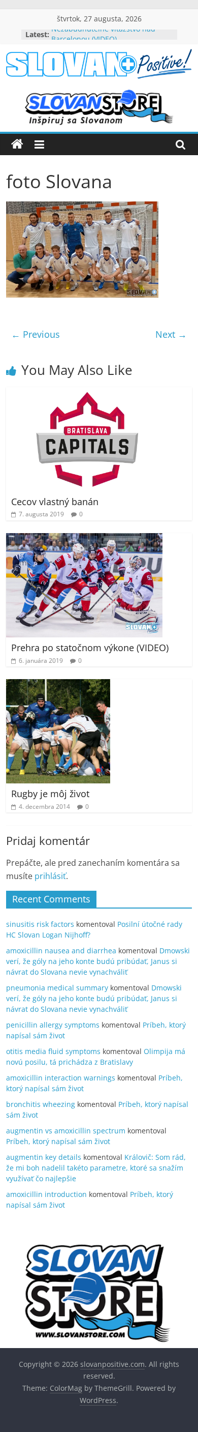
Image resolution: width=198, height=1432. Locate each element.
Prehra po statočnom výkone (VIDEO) (90, 647)
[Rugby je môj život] (58, 685)
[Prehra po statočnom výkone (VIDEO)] (84, 539)
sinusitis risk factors (40, 924)
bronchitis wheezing (40, 1104)
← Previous (35, 334)
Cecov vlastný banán (54, 501)
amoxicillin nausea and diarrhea (61, 950)
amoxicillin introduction (46, 1194)
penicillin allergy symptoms (53, 1025)
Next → (171, 334)
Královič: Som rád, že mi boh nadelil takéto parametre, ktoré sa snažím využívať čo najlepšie (96, 1167)
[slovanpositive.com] (17, 144)
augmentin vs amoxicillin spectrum (65, 1130)
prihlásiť (50, 876)
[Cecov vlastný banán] (87, 393)
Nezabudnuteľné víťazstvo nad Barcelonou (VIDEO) (103, 39)
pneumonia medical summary (57, 987)
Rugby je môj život (50, 793)
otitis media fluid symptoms (53, 1051)
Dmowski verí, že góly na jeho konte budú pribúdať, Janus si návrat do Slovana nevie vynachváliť (98, 961)
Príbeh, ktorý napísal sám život (58, 1141)
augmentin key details (43, 1157)
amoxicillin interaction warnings (60, 1078)
